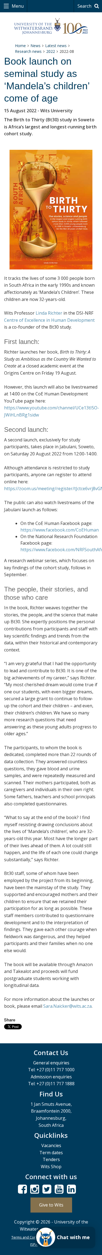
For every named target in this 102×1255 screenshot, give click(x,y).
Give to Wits (51, 1205)
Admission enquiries (51, 1077)
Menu (17, 6)
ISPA (34, 1244)
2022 (50, 51)
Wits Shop (51, 1167)
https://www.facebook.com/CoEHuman (59, 530)
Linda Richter (49, 313)
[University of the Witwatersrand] (51, 26)
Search (85, 6)
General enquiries (51, 1063)
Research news (28, 51)
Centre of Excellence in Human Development (49, 320)
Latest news (56, 45)
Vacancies (51, 1145)
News (35, 45)
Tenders (51, 1159)
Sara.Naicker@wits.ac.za (67, 1006)
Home (20, 45)
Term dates (51, 1153)
